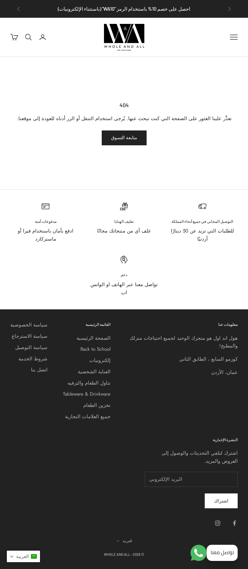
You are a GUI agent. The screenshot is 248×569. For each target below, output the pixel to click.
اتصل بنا (39, 369)
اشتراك (221, 501)
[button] (23, 556)
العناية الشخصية (94, 371)
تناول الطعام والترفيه (88, 383)
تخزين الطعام (96, 405)
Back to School (95, 349)
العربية (127, 541)
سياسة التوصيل (31, 347)
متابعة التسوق (124, 137)
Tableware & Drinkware (86, 394)
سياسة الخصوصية (28, 324)
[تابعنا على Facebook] (234, 523)
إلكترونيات (99, 360)
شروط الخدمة (32, 358)
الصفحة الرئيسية (93, 338)
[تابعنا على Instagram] (217, 523)
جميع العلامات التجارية (87, 416)
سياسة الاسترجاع (29, 336)
